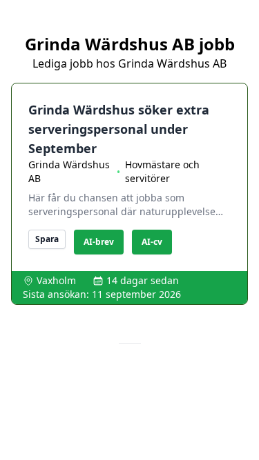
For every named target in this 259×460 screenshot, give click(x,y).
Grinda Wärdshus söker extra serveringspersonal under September (118, 129)
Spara (47, 239)
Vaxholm (56, 280)
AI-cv (152, 242)
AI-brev (99, 242)
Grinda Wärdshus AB (69, 171)
